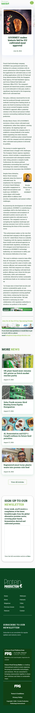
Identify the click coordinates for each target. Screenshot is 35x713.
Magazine (7, 603)
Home (6, 596)
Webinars (23, 596)
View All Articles (17, 482)
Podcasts (22, 599)
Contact (22, 611)
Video (21, 603)
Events (22, 607)
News (6, 599)
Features (6, 611)
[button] (32, 2)
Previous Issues (9, 607)
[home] (5, 3)
